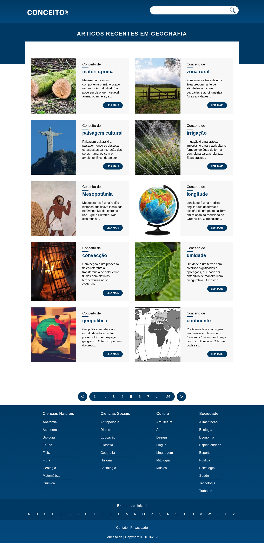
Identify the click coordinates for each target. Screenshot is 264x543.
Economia (206, 437)
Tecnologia (207, 483)
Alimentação (208, 422)
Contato (122, 527)
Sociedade (208, 413)
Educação (107, 437)
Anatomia (50, 422)
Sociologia (108, 468)
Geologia (49, 468)
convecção (94, 255)
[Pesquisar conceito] (233, 10)
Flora (46, 460)
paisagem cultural (102, 133)
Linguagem (164, 452)
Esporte (205, 452)
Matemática (51, 475)
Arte (159, 430)
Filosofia (106, 445)
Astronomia (51, 430)
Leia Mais (113, 105)
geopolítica (94, 320)
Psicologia (207, 468)
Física (47, 452)
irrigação (197, 133)
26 (168, 397)
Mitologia (163, 460)
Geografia (107, 452)
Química (49, 483)
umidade (196, 255)
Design (161, 437)
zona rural (198, 71)
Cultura (162, 413)
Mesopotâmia (97, 194)
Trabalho (205, 491)
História (106, 460)
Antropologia (109, 422)
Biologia (49, 437)
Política (204, 460)
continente (199, 320)
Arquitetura (164, 422)
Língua (161, 445)
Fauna (47, 445)
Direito (105, 430)
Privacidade (139, 527)
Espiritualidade (210, 445)
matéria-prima (98, 71)
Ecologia (205, 430)
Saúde (204, 475)
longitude (197, 194)
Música (161, 468)
